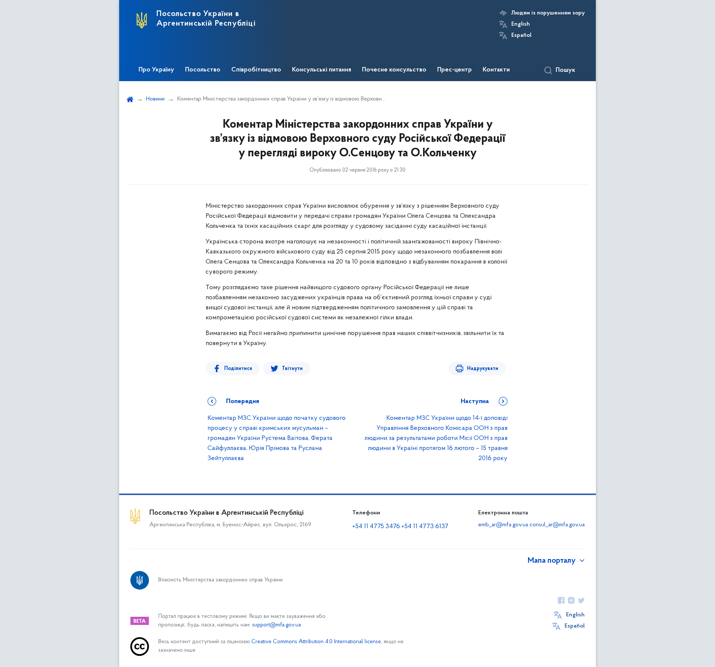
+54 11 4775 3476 (376, 526)
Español (521, 35)
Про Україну (156, 70)
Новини (155, 99)
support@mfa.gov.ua (276, 625)
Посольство (202, 70)
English (520, 24)
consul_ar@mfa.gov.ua (557, 525)
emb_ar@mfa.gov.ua (503, 525)
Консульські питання (321, 70)
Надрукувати (482, 368)
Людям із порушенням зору (548, 13)
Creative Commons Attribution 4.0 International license (316, 642)
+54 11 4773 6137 (424, 526)
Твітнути (292, 368)
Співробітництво (256, 70)
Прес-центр (454, 70)
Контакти (496, 70)
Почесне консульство (394, 70)
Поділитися (238, 368)
